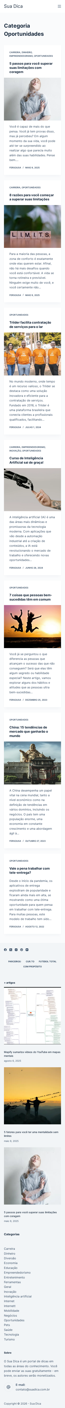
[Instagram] (16, 949)
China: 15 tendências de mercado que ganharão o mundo (28, 731)
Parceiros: (14, 961)
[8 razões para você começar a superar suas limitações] (32, 226)
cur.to (30, 961)
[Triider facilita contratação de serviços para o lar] (32, 353)
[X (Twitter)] (10, 949)
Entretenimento (14, 1277)
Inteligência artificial (18, 1296)
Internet (9, 1301)
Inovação (15, 450)
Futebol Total (48, 961)
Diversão (10, 1258)
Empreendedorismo (21, 56)
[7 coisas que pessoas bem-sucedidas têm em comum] (32, 626)
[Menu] (59, 6)
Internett (10, 1306)
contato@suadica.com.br (33, 1389)
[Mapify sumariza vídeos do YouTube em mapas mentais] (32, 1015)
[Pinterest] (21, 949)
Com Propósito (32, 966)
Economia (11, 1263)
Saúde (8, 1330)
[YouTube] (27, 949)
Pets (7, 1325)
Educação (11, 1268)
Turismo (9, 1339)
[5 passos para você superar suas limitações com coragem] (32, 99)
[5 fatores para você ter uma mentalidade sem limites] (32, 1096)
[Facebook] (5, 949)
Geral (7, 1287)
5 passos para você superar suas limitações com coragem (31, 68)
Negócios (10, 1315)
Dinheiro (27, 52)
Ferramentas (12, 1282)
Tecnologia (11, 1334)
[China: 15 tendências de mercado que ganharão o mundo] (32, 762)
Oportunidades (43, 56)
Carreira (14, 52)
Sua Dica (13, 6)
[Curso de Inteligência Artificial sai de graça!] (32, 489)
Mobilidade (11, 1310)
